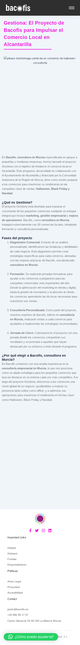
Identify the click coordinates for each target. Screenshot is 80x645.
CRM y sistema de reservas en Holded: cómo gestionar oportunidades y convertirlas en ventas (37, 427)
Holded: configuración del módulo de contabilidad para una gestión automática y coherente (19, 482)
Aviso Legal (14, 581)
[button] (31, 637)
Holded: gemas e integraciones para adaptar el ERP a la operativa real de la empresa (59, 452)
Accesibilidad (15, 592)
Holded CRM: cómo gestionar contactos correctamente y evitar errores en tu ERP (21, 452)
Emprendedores (16, 564)
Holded (11, 547)
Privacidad (13, 587)
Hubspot (12, 553)
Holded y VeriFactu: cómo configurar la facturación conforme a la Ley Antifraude (58, 485)
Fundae (12, 559)
